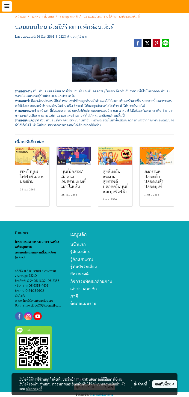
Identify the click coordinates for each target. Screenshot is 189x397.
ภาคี (74, 296)
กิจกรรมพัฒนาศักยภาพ (91, 281)
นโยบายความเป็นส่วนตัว (109, 384)
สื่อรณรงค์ (79, 273)
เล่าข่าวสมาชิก (83, 288)
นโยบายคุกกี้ (34, 389)
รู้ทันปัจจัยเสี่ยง (83, 266)
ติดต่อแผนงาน (83, 303)
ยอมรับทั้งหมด (164, 384)
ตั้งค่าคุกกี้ (140, 384)
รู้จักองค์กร (80, 251)
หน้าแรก (78, 244)
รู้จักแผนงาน (81, 259)
